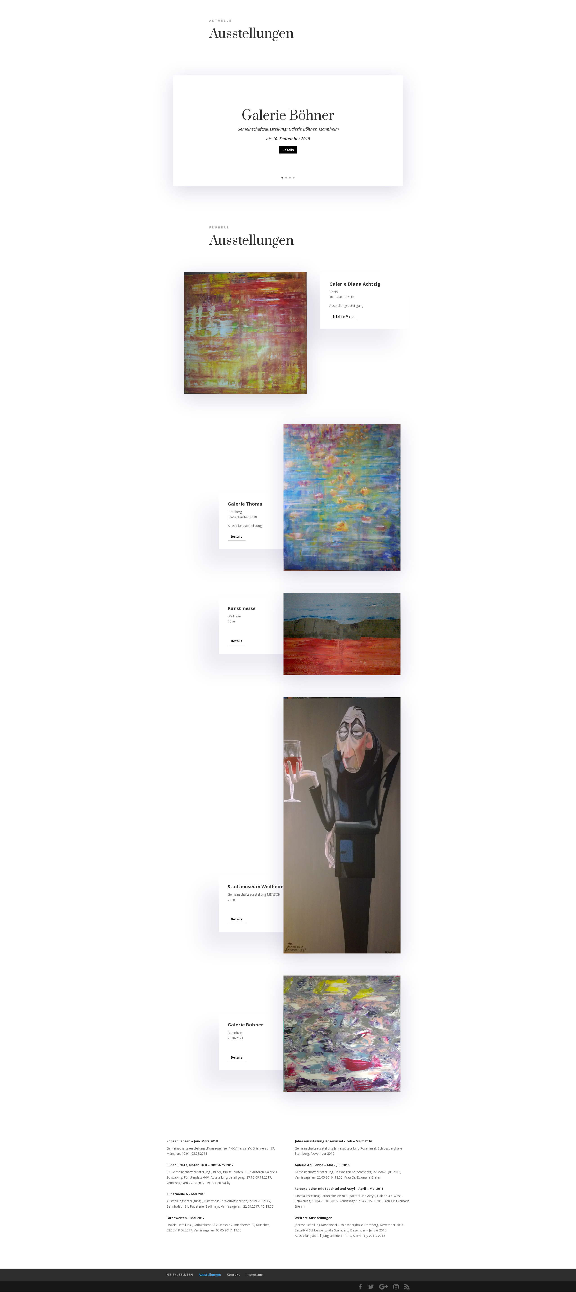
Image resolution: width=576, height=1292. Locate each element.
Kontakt (233, 1274)
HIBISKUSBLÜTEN (179, 1274)
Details (288, 150)
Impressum (254, 1274)
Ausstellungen (210, 1274)
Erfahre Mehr (343, 316)
